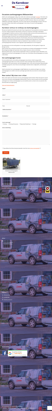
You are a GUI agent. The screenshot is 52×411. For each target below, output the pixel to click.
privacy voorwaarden (34, 148)
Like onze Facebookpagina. (8, 85)
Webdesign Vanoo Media (13, 408)
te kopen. (38, 17)
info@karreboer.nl (8, 299)
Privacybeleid (24, 408)
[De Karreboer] (20, 5)
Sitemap (5, 408)
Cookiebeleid (31, 408)
